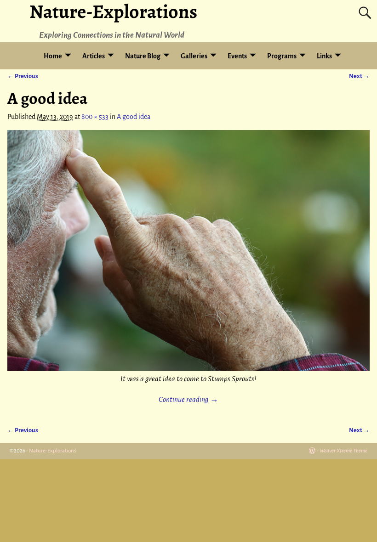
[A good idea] (188, 250)
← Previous (22, 76)
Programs (282, 56)
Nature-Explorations (52, 451)
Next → (359, 76)
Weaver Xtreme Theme (343, 451)
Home (53, 56)
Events (237, 56)
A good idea (133, 116)
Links (324, 56)
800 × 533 (95, 116)
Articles (93, 56)
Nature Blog (142, 56)
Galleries (194, 56)
